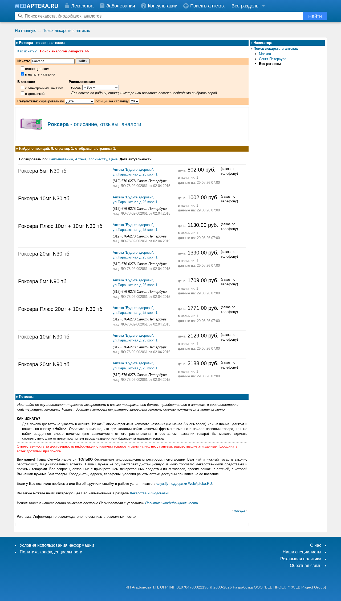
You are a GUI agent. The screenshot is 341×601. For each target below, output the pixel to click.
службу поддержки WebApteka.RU (184, 484)
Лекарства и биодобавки (149, 493)
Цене (113, 159)
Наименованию (61, 159)
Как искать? (26, 51)
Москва (265, 54)
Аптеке (80, 159)
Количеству (97, 159)
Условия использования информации (57, 545)
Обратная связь (305, 565)
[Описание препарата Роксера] (31, 136)
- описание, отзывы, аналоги (94, 124)
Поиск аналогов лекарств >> (64, 51)
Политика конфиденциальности (51, 552)
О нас (315, 545)
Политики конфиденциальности (171, 503)
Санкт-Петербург (272, 59)
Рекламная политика (300, 559)
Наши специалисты (302, 552)
